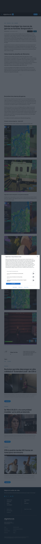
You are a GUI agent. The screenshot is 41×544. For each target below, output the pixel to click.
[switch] (33, 273)
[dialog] (20, 272)
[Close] (38, 257)
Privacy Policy (26, 287)
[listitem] (20, 271)
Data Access (20, 287)
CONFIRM (13, 283)
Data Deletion (15, 287)
